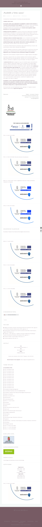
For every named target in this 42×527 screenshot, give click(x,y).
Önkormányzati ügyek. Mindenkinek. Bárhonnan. (13, 417)
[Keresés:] (8, 319)
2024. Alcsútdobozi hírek (9, 384)
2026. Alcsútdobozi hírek (9, 387)
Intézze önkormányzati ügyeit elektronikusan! (13, 410)
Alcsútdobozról (7, 521)
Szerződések (7, 422)
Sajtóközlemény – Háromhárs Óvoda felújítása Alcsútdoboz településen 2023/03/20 (20, 420)
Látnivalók (6, 415)
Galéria (6, 405)
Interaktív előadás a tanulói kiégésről (11, 336)
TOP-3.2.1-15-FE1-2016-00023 (10, 428)
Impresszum (7, 409)
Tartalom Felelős (17, 15)
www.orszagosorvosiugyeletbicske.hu (27, 359)
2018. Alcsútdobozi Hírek (9, 374)
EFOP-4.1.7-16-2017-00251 (10, 400)
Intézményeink (23, 521)
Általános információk (9, 394)
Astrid (25, 524)
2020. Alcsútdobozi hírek (9, 377)
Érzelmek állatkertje (8, 338)
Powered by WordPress (15, 524)
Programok (7, 418)
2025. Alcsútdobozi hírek (9, 385)
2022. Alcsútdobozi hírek (9, 380)
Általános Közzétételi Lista (9, 395)
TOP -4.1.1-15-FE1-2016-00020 (10, 427)
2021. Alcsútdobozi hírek (9, 379)
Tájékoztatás (5, 94)
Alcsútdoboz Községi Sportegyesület (11, 389)
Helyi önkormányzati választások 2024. (12, 407)
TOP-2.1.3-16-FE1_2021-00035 (10, 425)
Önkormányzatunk (15, 521)
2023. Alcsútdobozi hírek (9, 382)
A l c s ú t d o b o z (21, 2)
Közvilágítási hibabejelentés (10, 412)
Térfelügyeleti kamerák (9, 423)
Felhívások (25, 15)
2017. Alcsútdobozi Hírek (9, 372)
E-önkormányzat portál (9, 399)
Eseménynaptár (7, 404)
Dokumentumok (7, 397)
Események (7, 402)
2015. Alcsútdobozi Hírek (9, 369)
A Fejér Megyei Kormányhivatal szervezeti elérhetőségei (13, 460)
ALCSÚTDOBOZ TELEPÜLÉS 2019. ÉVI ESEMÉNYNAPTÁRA (15, 390)
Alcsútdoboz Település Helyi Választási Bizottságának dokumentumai (16, 231)
